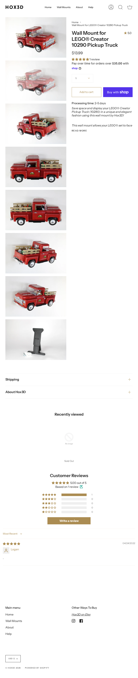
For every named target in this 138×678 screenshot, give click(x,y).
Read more (79, 131)
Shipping (12, 379)
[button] (80, 59)
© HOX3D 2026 (13, 668)
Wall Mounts (13, 621)
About (9, 627)
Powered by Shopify (37, 668)
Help (8, 634)
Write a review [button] (69, 521)
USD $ (11, 658)
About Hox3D (15, 392)
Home (75, 22)
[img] (11, 543)
